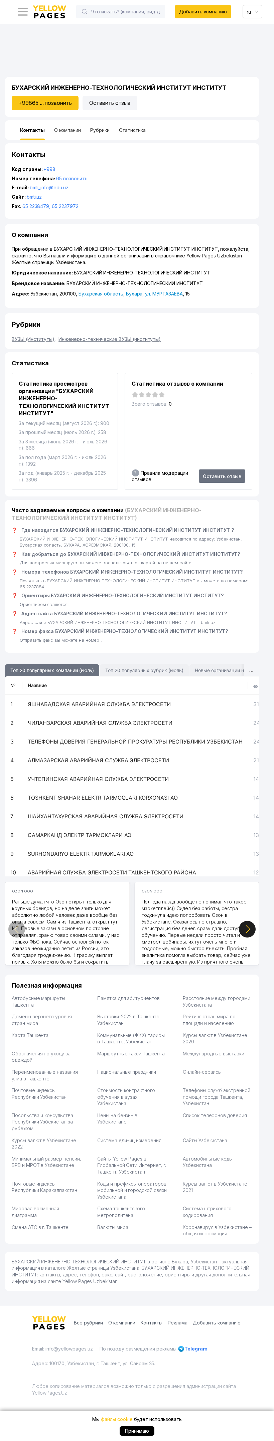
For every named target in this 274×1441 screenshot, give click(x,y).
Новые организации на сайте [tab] (228, 670)
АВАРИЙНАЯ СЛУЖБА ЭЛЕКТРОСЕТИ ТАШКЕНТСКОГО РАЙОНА (112, 872)
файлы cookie (116, 1419)
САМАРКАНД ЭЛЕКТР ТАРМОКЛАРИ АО (80, 835)
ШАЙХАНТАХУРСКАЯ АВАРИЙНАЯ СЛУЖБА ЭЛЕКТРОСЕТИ (105, 816)
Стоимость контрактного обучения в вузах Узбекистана (126, 1096)
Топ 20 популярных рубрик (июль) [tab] (144, 670)
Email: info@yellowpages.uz (62, 1349)
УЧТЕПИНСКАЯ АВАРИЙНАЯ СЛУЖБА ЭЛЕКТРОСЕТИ (98, 779)
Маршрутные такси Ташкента (131, 1053)
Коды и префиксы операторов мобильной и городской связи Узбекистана (132, 1190)
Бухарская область (101, 293)
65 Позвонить (71, 178)
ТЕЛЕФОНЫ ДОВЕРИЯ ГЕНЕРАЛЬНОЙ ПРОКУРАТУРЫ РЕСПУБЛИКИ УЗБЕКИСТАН (135, 741)
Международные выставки (213, 1053)
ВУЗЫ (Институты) (34, 339)
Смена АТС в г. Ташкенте (40, 1227)
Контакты (152, 1322)
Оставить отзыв (110, 102)
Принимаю (137, 1431)
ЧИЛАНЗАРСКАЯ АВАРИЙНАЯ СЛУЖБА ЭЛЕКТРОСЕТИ (100, 722)
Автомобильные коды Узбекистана (208, 1162)
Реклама (177, 1322)
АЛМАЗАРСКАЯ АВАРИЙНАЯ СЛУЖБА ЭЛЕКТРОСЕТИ (98, 760)
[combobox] (252, 11)
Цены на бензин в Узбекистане (117, 1118)
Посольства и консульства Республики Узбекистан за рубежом (42, 1121)
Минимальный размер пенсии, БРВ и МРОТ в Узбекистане (46, 1162)
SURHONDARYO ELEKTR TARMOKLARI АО (81, 853)
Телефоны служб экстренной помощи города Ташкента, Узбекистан (216, 1096)
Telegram (196, 1349)
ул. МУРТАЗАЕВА (163, 293)
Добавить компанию (203, 11)
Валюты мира (112, 1227)
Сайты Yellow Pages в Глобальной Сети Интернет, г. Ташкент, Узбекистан (131, 1165)
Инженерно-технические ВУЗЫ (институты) (109, 339)
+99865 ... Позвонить (45, 102)
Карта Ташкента (30, 1035)
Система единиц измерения (129, 1140)
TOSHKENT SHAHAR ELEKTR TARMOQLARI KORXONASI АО (103, 797)
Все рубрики (88, 1322)
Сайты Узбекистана (205, 1140)
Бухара (134, 293)
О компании (121, 1322)
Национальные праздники (126, 1072)
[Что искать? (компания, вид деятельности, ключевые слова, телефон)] (84, 11)
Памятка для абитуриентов (128, 998)
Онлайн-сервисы (202, 1072)
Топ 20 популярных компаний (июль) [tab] (52, 670)
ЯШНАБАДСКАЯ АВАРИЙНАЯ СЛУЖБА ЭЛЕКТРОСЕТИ (99, 704)
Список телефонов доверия (215, 1115)
